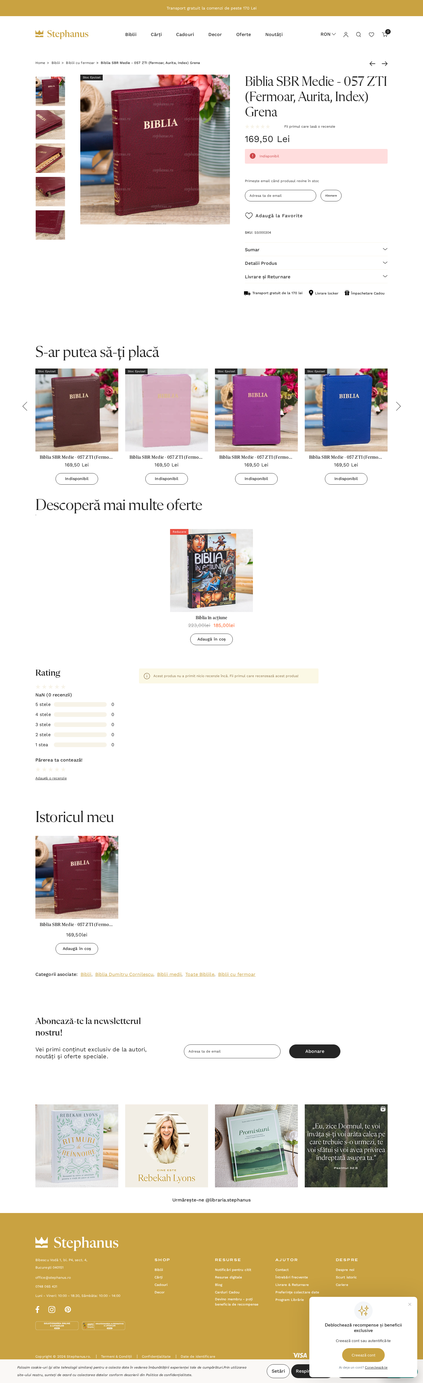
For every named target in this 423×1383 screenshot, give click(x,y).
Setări (278, 1371)
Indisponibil (76, 478)
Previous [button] (25, 406)
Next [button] (398, 406)
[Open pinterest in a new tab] (67, 1309)
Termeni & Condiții (114, 1356)
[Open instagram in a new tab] (51, 1309)
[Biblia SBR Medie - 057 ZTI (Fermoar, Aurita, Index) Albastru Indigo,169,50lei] (346, 410)
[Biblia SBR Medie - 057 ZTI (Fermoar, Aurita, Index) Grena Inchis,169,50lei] (76, 410)
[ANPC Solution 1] (57, 1325)
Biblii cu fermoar (237, 974)
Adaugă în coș (211, 639)
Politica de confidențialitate (168, 1375)
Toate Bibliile (199, 974)
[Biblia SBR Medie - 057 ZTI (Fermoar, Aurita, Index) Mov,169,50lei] (256, 410)
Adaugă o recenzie (51, 778)
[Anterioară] (373, 64)
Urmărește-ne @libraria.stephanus (211, 1200)
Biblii (86, 974)
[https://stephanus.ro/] (67, 34)
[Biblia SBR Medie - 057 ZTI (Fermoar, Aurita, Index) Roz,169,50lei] (166, 410)
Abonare (331, 195)
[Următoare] (383, 64)
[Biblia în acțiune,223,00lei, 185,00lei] (211, 570)
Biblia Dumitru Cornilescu (124, 974)
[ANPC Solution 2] (103, 1325)
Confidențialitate (154, 1356)
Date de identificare (195, 1356)
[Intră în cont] (345, 34)
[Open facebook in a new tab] (36, 1309)
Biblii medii (169, 974)
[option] (211, 589)
